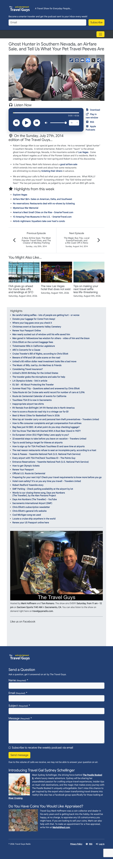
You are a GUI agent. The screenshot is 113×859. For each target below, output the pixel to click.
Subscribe (96, 22)
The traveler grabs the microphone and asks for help (38, 377)
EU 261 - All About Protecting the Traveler (33, 384)
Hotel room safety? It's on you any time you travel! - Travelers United (46, 481)
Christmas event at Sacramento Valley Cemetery (36, 326)
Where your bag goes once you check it (32, 323)
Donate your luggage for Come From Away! (33, 319)
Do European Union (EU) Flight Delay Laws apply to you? (40, 434)
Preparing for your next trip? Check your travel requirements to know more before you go (57, 477)
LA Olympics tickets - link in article (29, 380)
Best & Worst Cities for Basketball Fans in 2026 (36, 415)
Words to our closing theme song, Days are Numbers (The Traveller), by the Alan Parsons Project (38, 494)
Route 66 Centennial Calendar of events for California (39, 396)
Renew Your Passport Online (26, 330)
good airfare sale (68, 164)
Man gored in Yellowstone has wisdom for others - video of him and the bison (51, 338)
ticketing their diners (51, 171)
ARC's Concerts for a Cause (26, 350)
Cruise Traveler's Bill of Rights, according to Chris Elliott (40, 353)
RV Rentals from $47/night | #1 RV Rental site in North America (43, 407)
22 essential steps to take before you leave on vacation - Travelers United (49, 438)
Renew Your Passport (23, 469)
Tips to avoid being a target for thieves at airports (37, 442)
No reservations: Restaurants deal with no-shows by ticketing (44, 203)
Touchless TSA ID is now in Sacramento (32, 400)
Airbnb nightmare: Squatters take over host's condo (39, 221)
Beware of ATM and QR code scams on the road (36, 357)
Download (95, 110)
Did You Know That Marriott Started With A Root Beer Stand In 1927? (46, 431)
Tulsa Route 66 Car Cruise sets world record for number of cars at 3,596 (48, 392)
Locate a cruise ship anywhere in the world (34, 518)
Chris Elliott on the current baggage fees (32, 342)
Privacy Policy (76, 844)
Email (17, 693)
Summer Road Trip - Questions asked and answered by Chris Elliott (46, 388)
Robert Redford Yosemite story (27, 485)
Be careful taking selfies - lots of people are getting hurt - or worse (45, 315)
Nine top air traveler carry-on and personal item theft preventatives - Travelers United (55, 419)
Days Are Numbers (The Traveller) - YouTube (34, 499)
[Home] (20, 8)
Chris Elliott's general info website (29, 511)
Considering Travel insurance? (27, 369)
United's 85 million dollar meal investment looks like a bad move (44, 361)
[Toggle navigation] (100, 34)
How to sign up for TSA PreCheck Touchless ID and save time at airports (48, 446)
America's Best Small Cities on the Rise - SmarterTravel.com (43, 212)
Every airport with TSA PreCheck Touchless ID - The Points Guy (43, 458)
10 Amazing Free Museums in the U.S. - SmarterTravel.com (42, 216)
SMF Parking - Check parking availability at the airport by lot (42, 489)
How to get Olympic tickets (26, 465)
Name (17, 680)
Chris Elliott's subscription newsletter (31, 507)
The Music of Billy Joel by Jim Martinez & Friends (36, 365)
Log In (101, 844)
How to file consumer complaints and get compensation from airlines (46, 423)
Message (19, 718)
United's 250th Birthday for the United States (35, 373)
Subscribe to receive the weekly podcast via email (42, 747)
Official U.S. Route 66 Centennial (28, 473)
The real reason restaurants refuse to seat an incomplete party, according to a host (54, 450)
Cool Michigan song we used (26, 514)
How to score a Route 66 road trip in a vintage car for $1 (40, 411)
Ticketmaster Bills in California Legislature (33, 346)
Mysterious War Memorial (25, 208)
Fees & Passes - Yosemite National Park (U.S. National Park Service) (46, 454)
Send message (19, 755)
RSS (92, 122)
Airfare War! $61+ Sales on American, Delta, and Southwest (42, 199)
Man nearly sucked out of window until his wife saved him (41, 334)
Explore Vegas (20, 194)
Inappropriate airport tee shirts (28, 404)
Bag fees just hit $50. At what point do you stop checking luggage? (46, 427)
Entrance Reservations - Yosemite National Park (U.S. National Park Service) (50, 462)
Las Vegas (83, 152)
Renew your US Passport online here (30, 522)
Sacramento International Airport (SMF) (32, 503)
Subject (18, 705)
